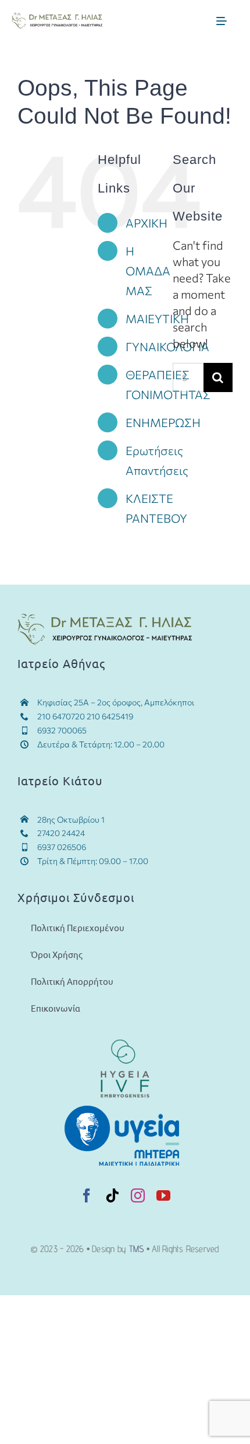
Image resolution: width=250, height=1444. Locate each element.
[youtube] (163, 1195)
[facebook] (87, 1195)
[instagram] (138, 1195)
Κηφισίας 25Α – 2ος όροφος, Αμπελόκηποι (116, 702)
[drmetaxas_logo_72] (57, 19)
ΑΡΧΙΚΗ (146, 223)
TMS (136, 1248)
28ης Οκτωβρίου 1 (71, 819)
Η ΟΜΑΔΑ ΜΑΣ (148, 271)
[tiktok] (112, 1195)
